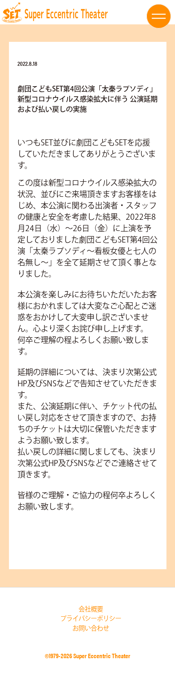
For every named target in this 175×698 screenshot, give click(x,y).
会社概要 (91, 609)
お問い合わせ (90, 628)
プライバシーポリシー (90, 619)
